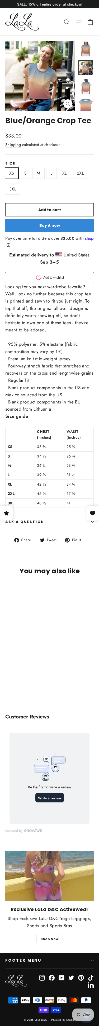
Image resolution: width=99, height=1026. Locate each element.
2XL (80, 173)
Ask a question (24, 521)
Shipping (13, 144)
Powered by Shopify (63, 1020)
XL (64, 173)
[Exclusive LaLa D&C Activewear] (49, 876)
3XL (12, 189)
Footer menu (23, 960)
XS (11, 173)
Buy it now (49, 225)
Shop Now (49, 939)
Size (10, 163)
